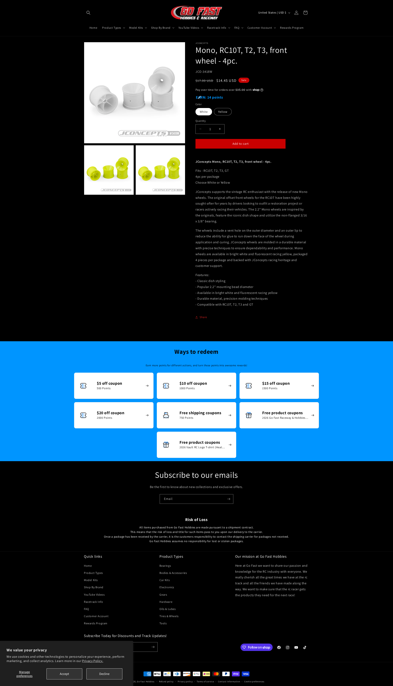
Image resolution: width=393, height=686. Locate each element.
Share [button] (203, 317)
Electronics (166, 587)
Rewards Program (95, 623)
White (204, 112)
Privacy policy (185, 681)
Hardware (165, 602)
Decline (104, 674)
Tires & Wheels (168, 616)
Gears (163, 594)
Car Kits (164, 580)
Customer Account (96, 616)
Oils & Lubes (167, 609)
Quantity (200, 121)
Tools (163, 623)
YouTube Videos (94, 594)
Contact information (229, 681)
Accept (64, 674)
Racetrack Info (93, 602)
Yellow (222, 112)
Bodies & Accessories (173, 573)
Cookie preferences (254, 681)
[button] (88, 12)
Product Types (93, 573)
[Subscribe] (228, 499)
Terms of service (205, 681)
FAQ (86, 609)
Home (88, 566)
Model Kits (91, 580)
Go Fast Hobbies (146, 681)
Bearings (165, 566)
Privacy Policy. (92, 661)
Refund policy (166, 681)
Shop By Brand (93, 587)
